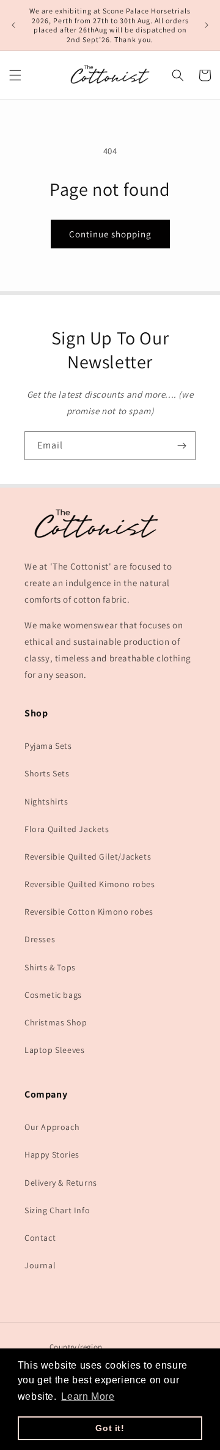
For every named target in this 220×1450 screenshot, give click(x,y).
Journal (40, 1265)
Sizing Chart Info (57, 1210)
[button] (15, 75)
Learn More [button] (87, 1396)
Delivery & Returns (60, 1182)
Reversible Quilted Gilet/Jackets (87, 856)
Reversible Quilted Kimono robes (89, 884)
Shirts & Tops (50, 967)
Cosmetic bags (53, 994)
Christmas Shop (55, 1022)
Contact (40, 1237)
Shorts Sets (47, 773)
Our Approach (51, 1126)
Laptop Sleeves (54, 1049)
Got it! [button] (109, 1428)
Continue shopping (110, 234)
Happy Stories (51, 1154)
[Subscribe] (181, 445)
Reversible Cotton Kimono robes (88, 911)
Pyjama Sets (48, 745)
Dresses (39, 939)
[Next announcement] (206, 25)
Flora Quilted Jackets (66, 829)
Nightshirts (46, 801)
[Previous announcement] (13, 25)
